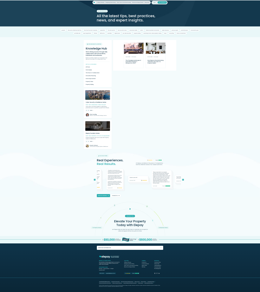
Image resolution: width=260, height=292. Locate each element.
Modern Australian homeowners (152, 30)
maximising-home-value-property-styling (152, 33)
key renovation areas (122, 30)
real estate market (133, 30)
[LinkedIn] (159, 273)
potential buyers (184, 30)
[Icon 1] (101, 217)
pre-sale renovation (127, 33)
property (63, 30)
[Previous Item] (95, 180)
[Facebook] (154, 273)
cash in (141, 30)
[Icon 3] (130, 209)
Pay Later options (111, 30)
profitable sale (77, 33)
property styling (137, 33)
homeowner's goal (194, 30)
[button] (148, 2)
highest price (117, 33)
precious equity (175, 30)
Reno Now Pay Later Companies (90, 30)
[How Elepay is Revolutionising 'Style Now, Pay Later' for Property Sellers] (155, 48)
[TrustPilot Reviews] (158, 160)
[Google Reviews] (150, 160)
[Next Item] (183, 180)
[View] (86, 110)
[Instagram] (156, 273)
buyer (165, 33)
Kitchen (95, 33)
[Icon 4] (147, 206)
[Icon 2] (114, 205)
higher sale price (165, 30)
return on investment (181, 33)
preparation (102, 30)
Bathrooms (102, 33)
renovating (171, 33)
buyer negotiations (87, 33)
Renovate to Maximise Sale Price (74, 30)
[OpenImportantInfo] (160, 247)
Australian (109, 33)
